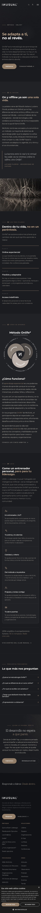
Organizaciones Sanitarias (7, 874)
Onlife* (4, 838)
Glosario (23, 866)
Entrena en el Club (29, 761)
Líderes (23, 828)
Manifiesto (24, 876)
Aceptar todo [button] (10, 904)
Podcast (24, 873)
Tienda (23, 884)
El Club (23, 838)
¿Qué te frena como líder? (9, 843)
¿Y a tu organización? (9, 848)
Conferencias (25, 849)
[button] (20, 909)
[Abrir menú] (38, 5)
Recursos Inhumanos (9, 869)
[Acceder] (33, 5)
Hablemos (9, 66)
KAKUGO (5, 882)
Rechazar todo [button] (30, 904)
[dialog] (20, 899)
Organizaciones (26, 835)
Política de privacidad (13, 901)
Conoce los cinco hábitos (15, 442)
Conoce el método (26, 66)
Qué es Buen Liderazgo (10, 828)
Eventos (24, 880)
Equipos (24, 831)
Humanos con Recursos (10, 866)
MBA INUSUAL (7, 862)
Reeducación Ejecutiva (9, 831)
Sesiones (24, 845)
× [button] (39, 887)
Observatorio (25, 869)
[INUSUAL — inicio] (9, 5)
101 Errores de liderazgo (10, 879)
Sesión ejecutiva (7, 851)
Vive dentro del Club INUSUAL (17, 643)
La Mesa (24, 842)
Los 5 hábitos (6, 835)
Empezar (9, 816)
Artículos (24, 862)
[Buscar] (29, 4)
